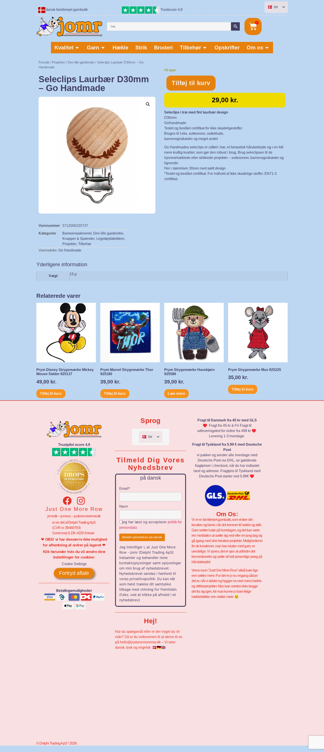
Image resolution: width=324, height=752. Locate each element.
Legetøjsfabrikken (110, 238)
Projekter (58, 62)
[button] (148, 104)
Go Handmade (69, 250)
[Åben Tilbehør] (204, 48)
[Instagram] (80, 500)
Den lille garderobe (81, 62)
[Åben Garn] (103, 48)
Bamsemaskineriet (76, 233)
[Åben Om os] (267, 48)
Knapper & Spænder (78, 238)
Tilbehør (84, 244)
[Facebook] (67, 500)
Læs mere (176, 393)
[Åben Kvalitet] (77, 48)
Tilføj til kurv (191, 83)
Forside (44, 62)
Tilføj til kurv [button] (51, 393)
